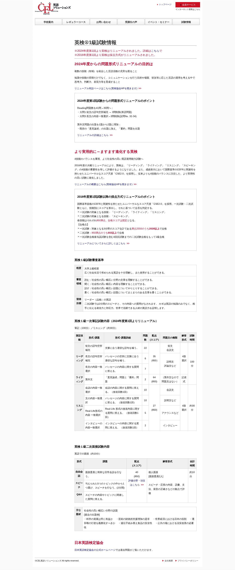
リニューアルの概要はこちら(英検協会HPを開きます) (103, 184)
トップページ (165, 4)
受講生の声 (131, 22)
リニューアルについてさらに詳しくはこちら (101, 243)
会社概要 (169, 561)
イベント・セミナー (158, 22)
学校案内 (48, 22)
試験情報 (186, 22)
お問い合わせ (103, 22)
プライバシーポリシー (188, 561)
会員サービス (189, 4)
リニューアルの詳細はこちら (93, 135)
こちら (155, 50)
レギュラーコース (76, 22)
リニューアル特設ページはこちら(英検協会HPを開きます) (105, 88)
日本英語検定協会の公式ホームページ (94, 550)
